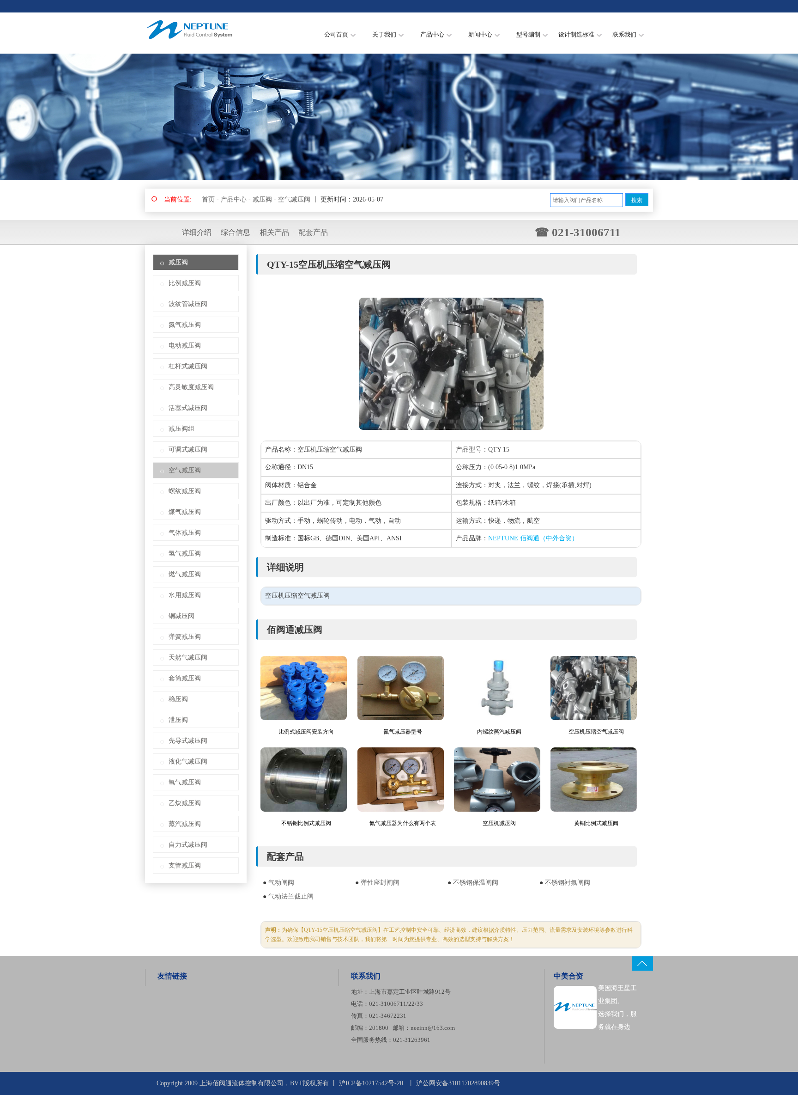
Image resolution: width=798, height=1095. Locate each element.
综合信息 (235, 232)
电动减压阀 (185, 345)
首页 (208, 199)
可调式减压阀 (188, 449)
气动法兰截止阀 (291, 896)
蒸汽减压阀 (185, 823)
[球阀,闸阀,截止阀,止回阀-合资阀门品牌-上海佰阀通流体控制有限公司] (190, 44)
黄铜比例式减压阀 (596, 823)
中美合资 (568, 976)
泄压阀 (178, 719)
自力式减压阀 (188, 844)
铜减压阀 (181, 615)
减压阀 (262, 199)
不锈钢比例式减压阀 (306, 823)
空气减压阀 (294, 199)
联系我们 (624, 34)
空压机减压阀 (499, 823)
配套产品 (313, 232)
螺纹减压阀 (185, 491)
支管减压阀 (185, 865)
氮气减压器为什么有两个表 (402, 823)
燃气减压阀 (185, 574)
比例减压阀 (185, 283)
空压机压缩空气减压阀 (596, 731)
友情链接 (172, 976)
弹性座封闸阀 (380, 882)
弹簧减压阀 (185, 636)
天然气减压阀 (188, 657)
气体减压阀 (185, 532)
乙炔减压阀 (185, 803)
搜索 (636, 200)
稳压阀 (178, 699)
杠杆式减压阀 (188, 366)
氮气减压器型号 (402, 731)
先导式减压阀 (188, 740)
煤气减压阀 (185, 511)
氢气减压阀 (185, 553)
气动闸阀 (281, 882)
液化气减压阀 (188, 761)
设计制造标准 (576, 34)
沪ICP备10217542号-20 (371, 1083)
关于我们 (384, 34)
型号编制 (528, 34)
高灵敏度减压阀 (191, 387)
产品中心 (432, 34)
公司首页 (336, 34)
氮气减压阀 (185, 324)
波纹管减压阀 (188, 303)
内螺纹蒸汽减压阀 (499, 731)
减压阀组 (181, 428)
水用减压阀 (185, 595)
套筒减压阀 (185, 678)
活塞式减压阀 (188, 407)
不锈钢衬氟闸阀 (567, 882)
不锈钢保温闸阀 (475, 882)
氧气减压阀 (185, 782)
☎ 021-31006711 (578, 232)
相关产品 (274, 232)
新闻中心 (480, 34)
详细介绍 (197, 232)
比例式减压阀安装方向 (306, 731)
